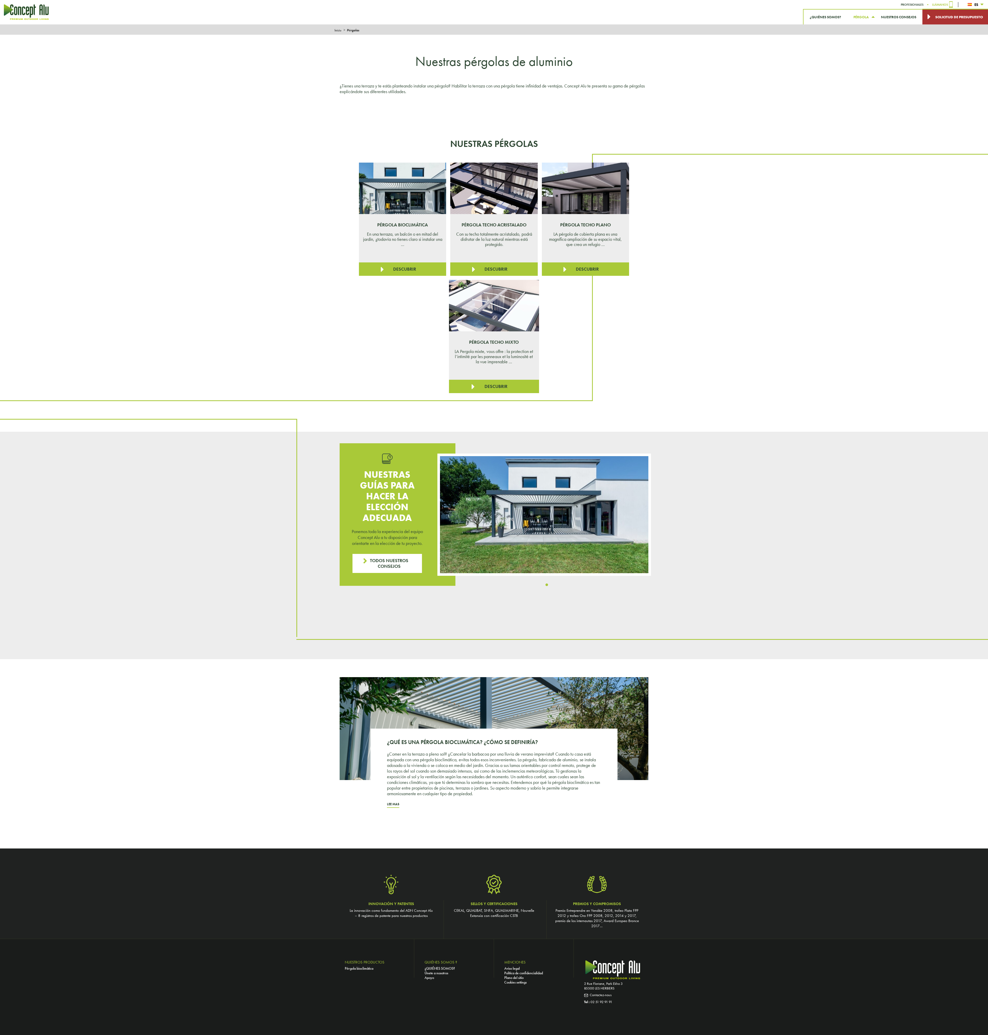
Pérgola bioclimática (359, 968)
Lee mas (393, 804)
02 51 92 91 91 (601, 1001)
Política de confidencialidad (523, 973)
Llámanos (940, 5)
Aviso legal (512, 968)
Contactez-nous (601, 995)
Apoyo (429, 977)
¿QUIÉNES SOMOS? (440, 968)
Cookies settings (515, 982)
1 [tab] (546, 584)
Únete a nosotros (436, 973)
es (976, 4)
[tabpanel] (544, 514)
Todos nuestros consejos (389, 563)
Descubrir (404, 269)
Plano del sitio (514, 977)
